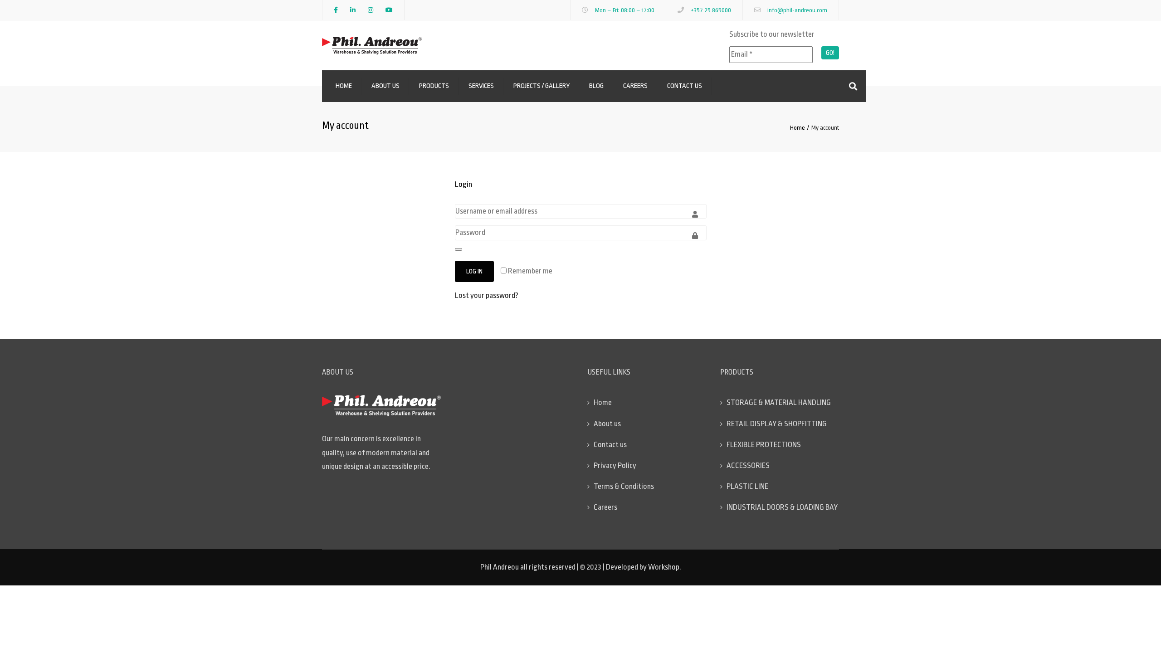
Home (344, 86)
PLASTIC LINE (747, 486)
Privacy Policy (615, 465)
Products (434, 86)
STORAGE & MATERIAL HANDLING (779, 402)
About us (385, 86)
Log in (474, 271)
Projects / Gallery (541, 86)
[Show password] (458, 249)
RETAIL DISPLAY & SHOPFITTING (777, 423)
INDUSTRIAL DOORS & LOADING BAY (782, 507)
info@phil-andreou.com (797, 10)
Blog (596, 86)
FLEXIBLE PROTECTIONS (764, 444)
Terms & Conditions (624, 486)
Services (481, 86)
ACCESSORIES (748, 465)
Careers (635, 86)
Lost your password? (486, 295)
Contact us (684, 86)
